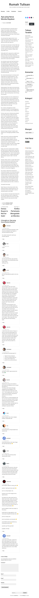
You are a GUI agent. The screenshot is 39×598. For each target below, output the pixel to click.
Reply (3, 250)
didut (7, 243)
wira (7, 425)
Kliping (26, 116)
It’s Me (8, 11)
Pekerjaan (8, 202)
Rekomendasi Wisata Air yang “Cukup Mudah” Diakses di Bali (29, 187)
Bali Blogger (27, 106)
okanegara (8, 225)
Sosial (11, 204)
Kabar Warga (28, 148)
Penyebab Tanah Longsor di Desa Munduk (28, 183)
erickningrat (8, 349)
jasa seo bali (28, 78)
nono (7, 254)
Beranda (3, 11)
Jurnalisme (27, 113)
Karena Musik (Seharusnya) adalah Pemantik (29, 37)
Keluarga (26, 114)
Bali (25, 104)
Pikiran (11, 202)
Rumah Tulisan (19, 4)
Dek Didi (8, 379)
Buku (26, 109)
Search (26, 22)
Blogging (27, 108)
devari (7, 270)
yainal (7, 450)
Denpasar (7, 204)
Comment (3, 562)
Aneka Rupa (27, 103)
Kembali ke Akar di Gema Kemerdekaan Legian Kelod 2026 (29, 169)
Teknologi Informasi (29, 123)
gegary (7, 463)
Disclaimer (13, 11)
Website (2, 582)
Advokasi (27, 101)
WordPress (16, 595)
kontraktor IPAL (29, 75)
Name (2, 573)
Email (2, 578)
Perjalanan (27, 119)
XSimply (23, 595)
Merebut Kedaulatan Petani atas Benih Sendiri (29, 87)
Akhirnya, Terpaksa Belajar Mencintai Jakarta (28, 56)
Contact (20, 11)
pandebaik (8, 438)
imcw (7, 413)
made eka (8, 282)
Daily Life (27, 111)
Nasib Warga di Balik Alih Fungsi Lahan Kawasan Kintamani (29, 173)
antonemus (8, 481)
